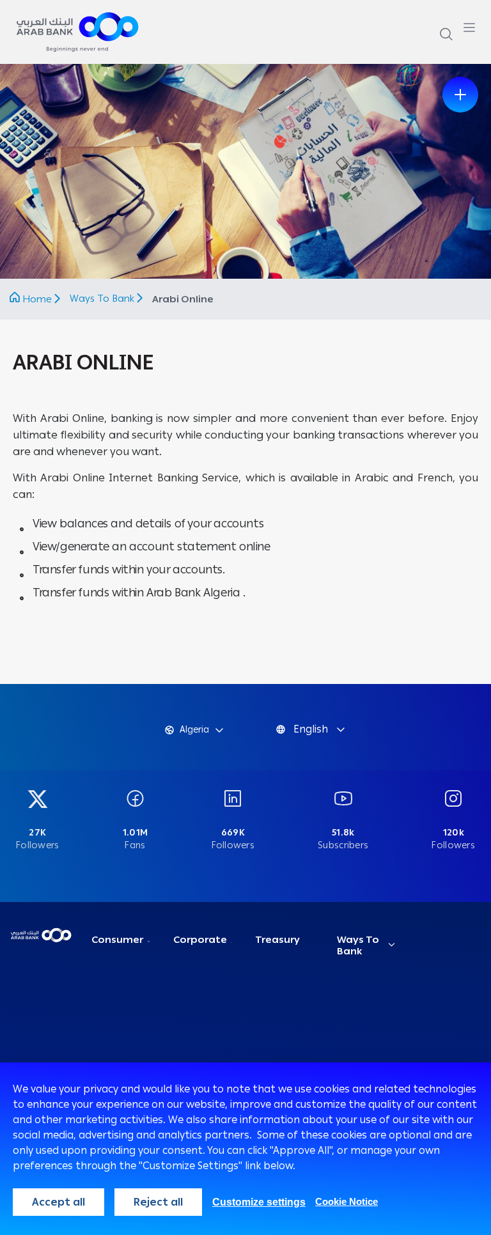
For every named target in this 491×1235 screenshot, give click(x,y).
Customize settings (259, 1202)
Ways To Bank (103, 298)
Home (37, 299)
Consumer (117, 939)
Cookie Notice (346, 1201)
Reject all (158, 1202)
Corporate (200, 939)
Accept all (58, 1202)
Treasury (277, 939)
